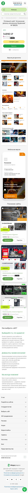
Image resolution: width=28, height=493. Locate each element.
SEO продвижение (7, 416)
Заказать (13, 46)
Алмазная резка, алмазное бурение (12, 273)
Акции (3, 425)
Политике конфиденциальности (13, 473)
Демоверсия (8, 240)
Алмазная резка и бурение (10, 234)
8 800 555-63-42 (17, 3)
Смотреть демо (14, 42)
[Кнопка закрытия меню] (27, 1)
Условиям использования (12, 475)
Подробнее (19, 240)
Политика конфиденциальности (14, 487)
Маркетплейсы (6, 430)
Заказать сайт (18, 4)
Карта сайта (14, 489)
